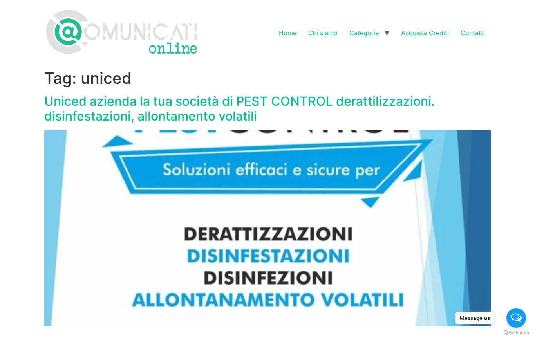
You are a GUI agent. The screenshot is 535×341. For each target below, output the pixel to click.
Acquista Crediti (425, 33)
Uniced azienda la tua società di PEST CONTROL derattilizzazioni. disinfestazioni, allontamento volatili (239, 109)
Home (287, 33)
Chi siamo (323, 33)
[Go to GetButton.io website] (516, 333)
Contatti (473, 33)
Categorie (364, 33)
